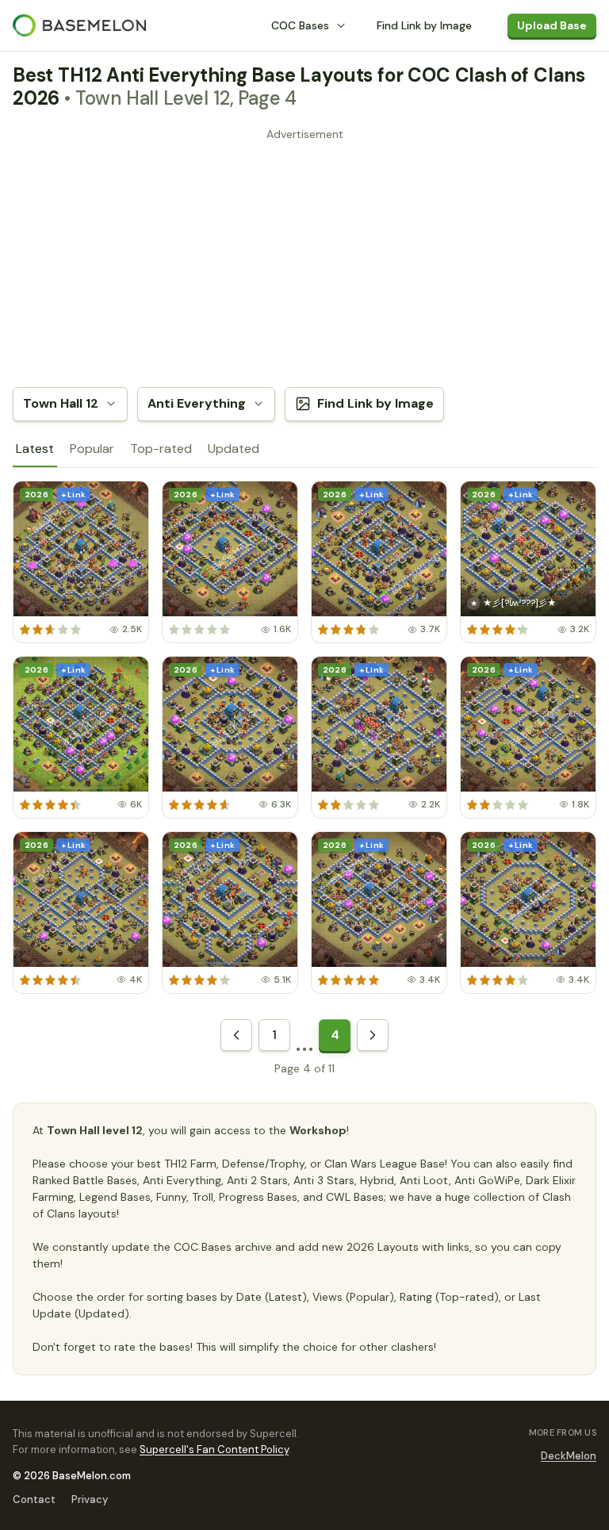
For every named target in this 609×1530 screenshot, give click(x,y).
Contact (34, 1499)
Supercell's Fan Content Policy (214, 1449)
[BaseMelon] (79, 25)
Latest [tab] (35, 448)
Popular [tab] (92, 448)
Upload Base (552, 25)
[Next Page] (373, 1035)
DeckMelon (568, 1456)
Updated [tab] (233, 448)
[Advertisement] (304, 257)
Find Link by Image (424, 25)
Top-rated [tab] (161, 448)
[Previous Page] (236, 1035)
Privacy (89, 1499)
